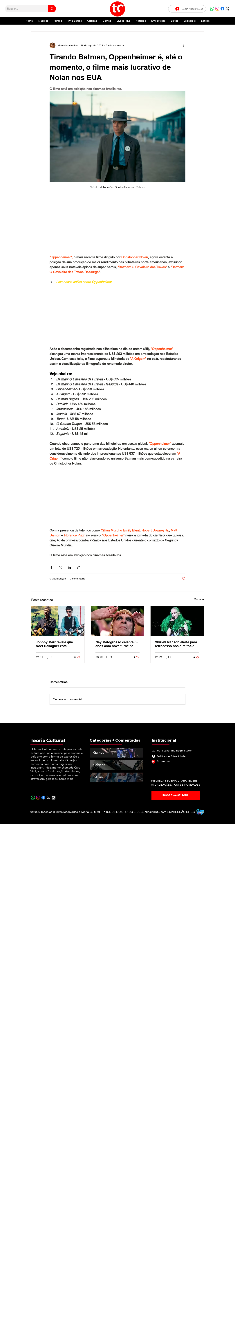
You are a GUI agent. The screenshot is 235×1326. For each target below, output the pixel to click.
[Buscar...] (52, 8)
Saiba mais (66, 778)
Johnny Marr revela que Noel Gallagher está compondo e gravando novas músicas (54, 644)
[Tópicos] (53, 797)
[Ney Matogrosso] (117, 621)
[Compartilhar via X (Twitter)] (60, 567)
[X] (227, 8)
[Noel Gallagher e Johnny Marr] (57, 621)
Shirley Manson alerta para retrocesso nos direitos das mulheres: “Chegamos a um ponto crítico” (176, 644)
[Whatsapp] (212, 8)
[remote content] (117, 223)
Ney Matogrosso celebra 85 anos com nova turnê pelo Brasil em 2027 (116, 644)
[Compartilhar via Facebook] (51, 567)
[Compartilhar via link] (78, 567)
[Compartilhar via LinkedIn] (69, 567)
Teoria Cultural (47, 740)
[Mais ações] (183, 45)
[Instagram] (217, 8)
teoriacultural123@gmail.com (174, 750)
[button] (189, 21)
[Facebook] (222, 8)
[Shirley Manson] (177, 621)
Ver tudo (199, 599)
